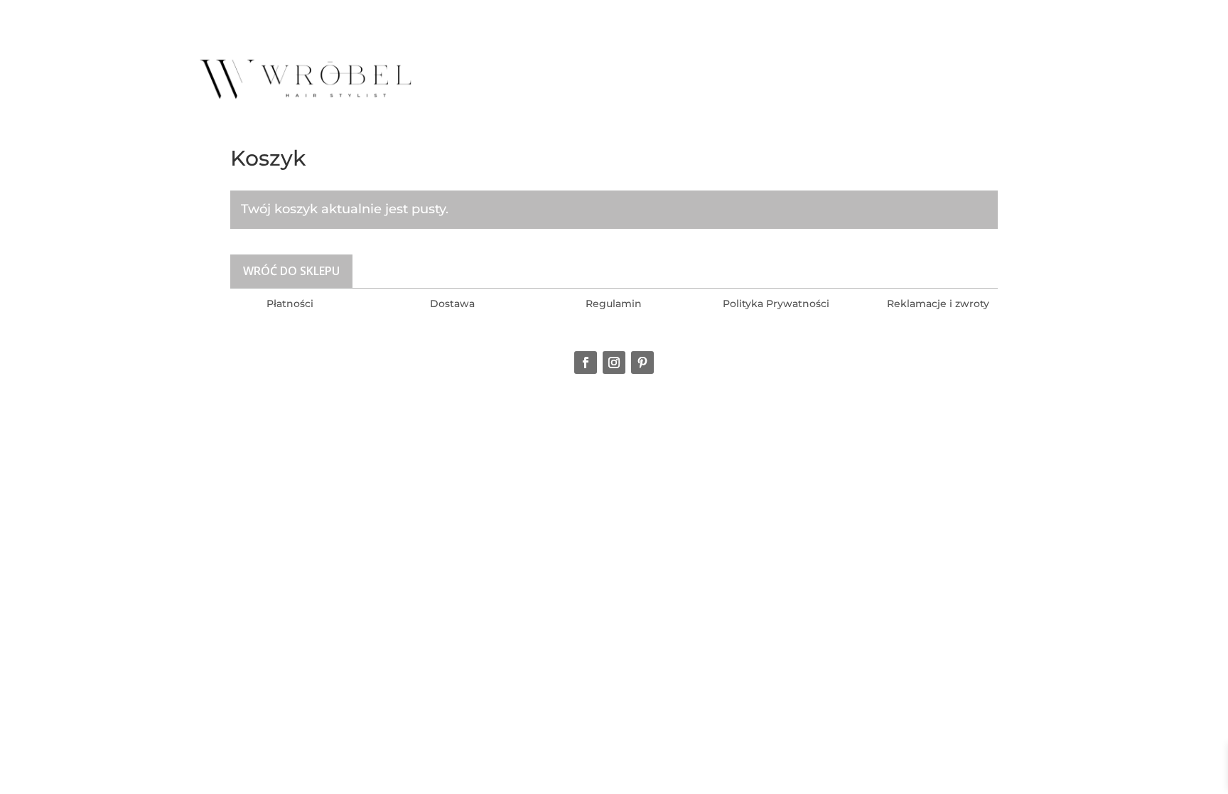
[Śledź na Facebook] (585, 362)
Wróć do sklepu (291, 271)
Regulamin (614, 303)
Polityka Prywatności (776, 303)
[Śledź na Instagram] (614, 362)
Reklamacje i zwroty (938, 303)
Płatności (289, 303)
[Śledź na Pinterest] (642, 362)
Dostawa (452, 303)
